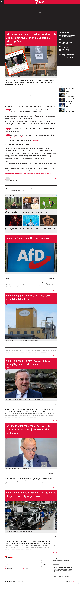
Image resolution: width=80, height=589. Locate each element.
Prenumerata (68, 5)
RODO (14, 581)
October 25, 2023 (38, 140)
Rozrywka (57, 5)
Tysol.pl (73, 581)
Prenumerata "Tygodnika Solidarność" (13, 563)
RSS (22, 581)
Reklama (26, 568)
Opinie (62, 5)
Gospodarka (20, 5)
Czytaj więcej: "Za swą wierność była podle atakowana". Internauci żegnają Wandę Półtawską (28, 173)
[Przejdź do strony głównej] (39, 2)
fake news (15, 188)
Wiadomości (8, 5)
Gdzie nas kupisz (9, 564)
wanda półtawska (32, 188)
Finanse (25, 5)
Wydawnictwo (27, 563)
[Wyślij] (74, 564)
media (21, 188)
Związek (14, 5)
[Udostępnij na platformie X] (55, 183)
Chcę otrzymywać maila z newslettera (63, 567)
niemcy (25, 188)
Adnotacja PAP (9, 568)
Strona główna (7, 9)
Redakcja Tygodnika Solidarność (12, 561)
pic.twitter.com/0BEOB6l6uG (18, 137)
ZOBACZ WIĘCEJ (40, 188)
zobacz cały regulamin (65, 576)
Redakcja (26, 564)
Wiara (41, 5)
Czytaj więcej (70, 57)
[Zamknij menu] (2, 2)
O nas (26, 561)
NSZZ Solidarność (14, 2)
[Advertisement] (40, 21)
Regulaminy (19, 581)
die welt (9, 188)
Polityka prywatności (8, 581)
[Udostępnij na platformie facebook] (53, 183)
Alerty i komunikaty (49, 5)
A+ (6, 2)
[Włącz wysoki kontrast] (8, 2)
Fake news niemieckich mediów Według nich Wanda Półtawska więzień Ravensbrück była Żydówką (32, 9)
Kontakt (26, 566)
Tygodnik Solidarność (34, 5)
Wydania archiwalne (10, 566)
